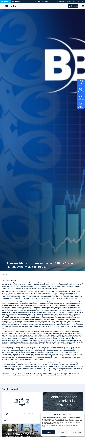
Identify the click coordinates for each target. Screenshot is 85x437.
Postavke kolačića (76, 432)
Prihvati (49, 432)
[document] (42, 218)
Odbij (62, 432)
